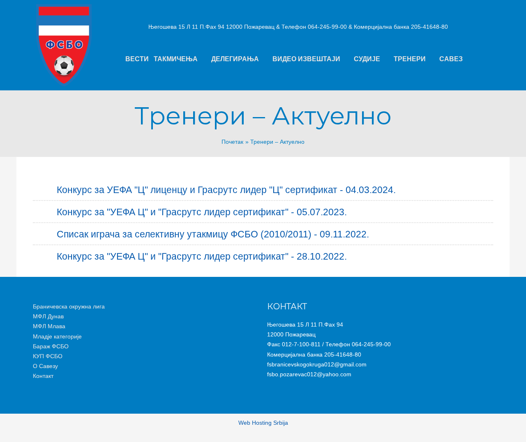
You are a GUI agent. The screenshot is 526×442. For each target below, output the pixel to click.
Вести (137, 58)
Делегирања (235, 58)
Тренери (410, 58)
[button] (180, 59)
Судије (367, 58)
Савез (451, 58)
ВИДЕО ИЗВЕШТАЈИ (306, 58)
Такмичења (176, 58)
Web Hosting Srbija (263, 422)
